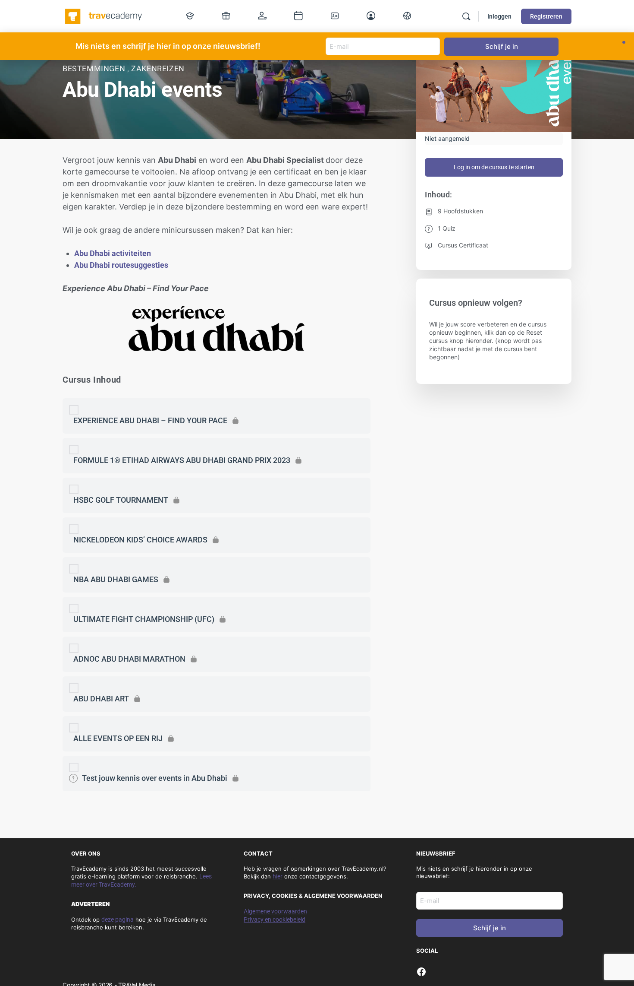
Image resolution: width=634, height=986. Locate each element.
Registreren (546, 16)
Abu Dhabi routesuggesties (121, 264)
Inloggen (499, 16)
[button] (623, 42)
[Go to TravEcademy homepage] (104, 16)
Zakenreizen (158, 68)
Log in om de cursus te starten (494, 167)
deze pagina (117, 919)
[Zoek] (466, 16)
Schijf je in (489, 928)
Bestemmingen (95, 68)
